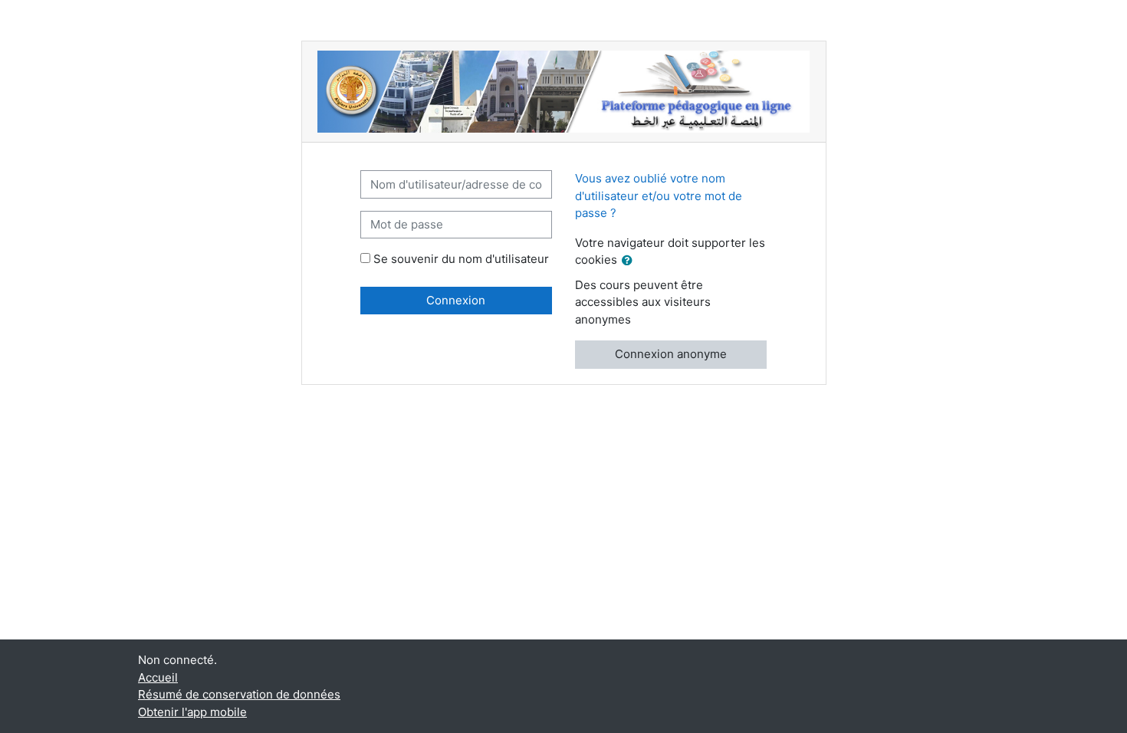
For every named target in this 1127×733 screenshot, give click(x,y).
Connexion (455, 300)
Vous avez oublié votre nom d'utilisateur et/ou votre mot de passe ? (658, 195)
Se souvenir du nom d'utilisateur (461, 258)
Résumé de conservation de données (239, 694)
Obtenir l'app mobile (192, 712)
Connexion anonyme (671, 354)
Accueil (158, 677)
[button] (630, 261)
